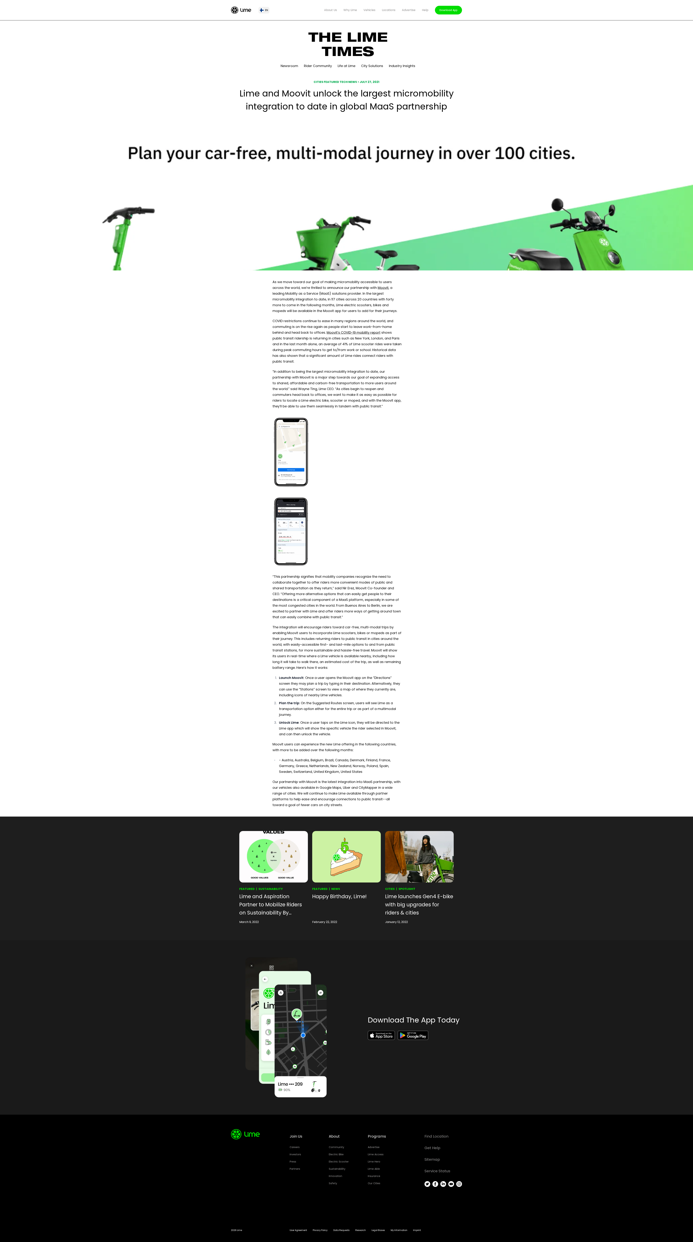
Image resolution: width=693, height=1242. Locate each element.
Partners (295, 1169)
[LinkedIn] (443, 1184)
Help (425, 10)
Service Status (437, 1171)
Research (360, 1230)
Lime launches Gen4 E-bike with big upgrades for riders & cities (419, 904)
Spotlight (406, 889)
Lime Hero (374, 1161)
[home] (241, 10)
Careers (295, 1147)
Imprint (417, 1230)
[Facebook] (435, 1184)
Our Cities (374, 1183)
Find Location (436, 1136)
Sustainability (270, 889)
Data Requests (341, 1230)
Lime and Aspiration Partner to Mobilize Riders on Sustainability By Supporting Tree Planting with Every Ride (270, 905)
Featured (247, 889)
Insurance (374, 1176)
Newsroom (289, 66)
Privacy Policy (320, 1230)
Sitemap (432, 1159)
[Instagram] (459, 1184)
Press (293, 1161)
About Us (330, 10)
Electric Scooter (339, 1161)
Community (336, 1147)
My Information (399, 1230)
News (335, 889)
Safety (333, 1183)
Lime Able (374, 1169)
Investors (295, 1154)
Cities (390, 889)
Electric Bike (336, 1154)
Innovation (335, 1176)
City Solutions (372, 66)
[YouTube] (451, 1184)
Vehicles (369, 10)
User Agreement (298, 1230)
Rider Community (318, 66)
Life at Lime (346, 66)
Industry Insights (402, 66)
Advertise (408, 10)
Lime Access (375, 1154)
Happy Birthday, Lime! (339, 896)
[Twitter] (427, 1184)
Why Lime (350, 10)
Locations (388, 10)
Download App (448, 10)
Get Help (432, 1147)
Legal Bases (378, 1230)
